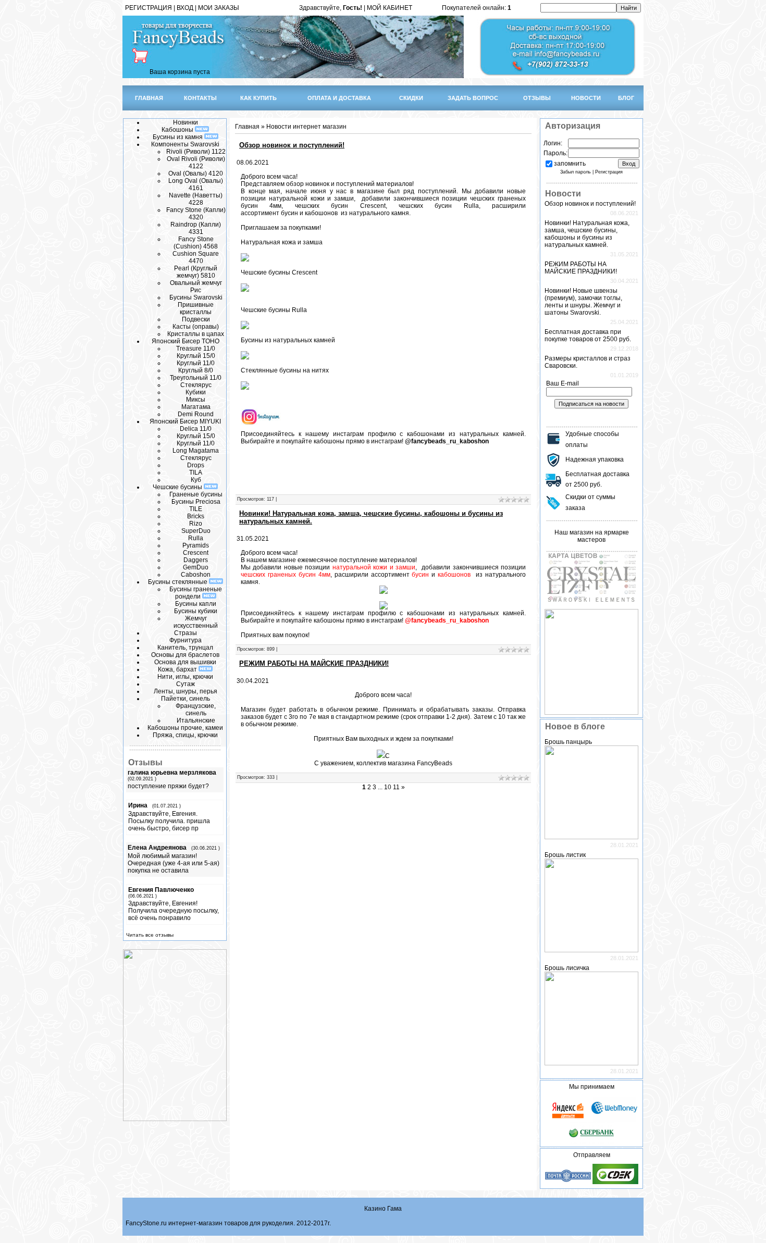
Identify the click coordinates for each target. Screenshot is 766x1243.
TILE (195, 509)
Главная (247, 126)
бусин (290, 213)
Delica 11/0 (196, 428)
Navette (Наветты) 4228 (196, 199)
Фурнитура (185, 640)
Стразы (185, 633)
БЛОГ (626, 98)
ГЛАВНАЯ (149, 98)
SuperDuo (196, 531)
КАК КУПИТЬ (258, 98)
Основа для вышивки (185, 662)
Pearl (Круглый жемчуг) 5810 (195, 272)
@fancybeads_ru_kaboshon (447, 441)
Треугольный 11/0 (195, 377)
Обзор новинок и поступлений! (291, 145)
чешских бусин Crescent (340, 205)
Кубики (196, 392)
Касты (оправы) (195, 326)
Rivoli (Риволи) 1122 (196, 151)
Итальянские (196, 720)
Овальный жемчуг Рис (196, 286)
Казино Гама (383, 1208)
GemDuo (195, 567)
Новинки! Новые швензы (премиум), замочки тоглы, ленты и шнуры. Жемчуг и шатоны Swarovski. (583, 301)
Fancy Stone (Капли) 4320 (196, 213)
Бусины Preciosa (195, 501)
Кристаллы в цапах (195, 334)
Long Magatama (195, 450)
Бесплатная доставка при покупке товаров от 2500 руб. (588, 335)
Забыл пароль (575, 172)
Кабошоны (178, 129)
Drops (195, 465)
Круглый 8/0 (195, 370)
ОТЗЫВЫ (537, 98)
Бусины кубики (195, 611)
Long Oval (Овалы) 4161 (195, 184)
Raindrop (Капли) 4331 (195, 228)
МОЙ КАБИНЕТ (389, 7)
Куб (196, 479)
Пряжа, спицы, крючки (185, 735)
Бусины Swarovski (196, 297)
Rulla (195, 538)
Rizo (195, 523)
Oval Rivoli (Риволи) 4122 (196, 162)
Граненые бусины (196, 494)
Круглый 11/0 (196, 363)
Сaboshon (196, 574)
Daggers (195, 560)
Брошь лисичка (567, 968)
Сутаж (185, 684)
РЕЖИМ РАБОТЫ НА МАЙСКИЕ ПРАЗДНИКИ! (314, 663)
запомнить (570, 163)
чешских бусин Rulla (439, 205)
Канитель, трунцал (185, 647)
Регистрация (609, 172)
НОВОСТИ (586, 98)
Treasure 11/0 (195, 348)
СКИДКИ (411, 98)
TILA (195, 472)
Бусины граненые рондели (195, 593)
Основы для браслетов (185, 654)
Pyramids (195, 545)
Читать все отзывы (150, 935)
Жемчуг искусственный (196, 622)
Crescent (195, 552)
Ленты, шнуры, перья (185, 691)
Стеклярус (196, 385)
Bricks (195, 516)
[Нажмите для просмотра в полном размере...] (381, 756)
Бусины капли (195, 603)
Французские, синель (196, 709)
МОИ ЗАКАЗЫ (218, 7)
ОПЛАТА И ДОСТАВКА (339, 98)
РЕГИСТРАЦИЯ (148, 7)
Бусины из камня (178, 137)
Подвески (196, 319)
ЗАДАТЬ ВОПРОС (473, 98)
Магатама (196, 407)
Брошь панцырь (568, 741)
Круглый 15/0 (196, 355)
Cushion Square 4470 (195, 257)
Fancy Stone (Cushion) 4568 (196, 242)
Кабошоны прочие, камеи (185, 727)
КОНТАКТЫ (200, 98)
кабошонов (322, 213)
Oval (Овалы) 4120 (195, 173)
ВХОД (185, 7)
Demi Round (196, 414)
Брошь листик (565, 855)
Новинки (185, 122)
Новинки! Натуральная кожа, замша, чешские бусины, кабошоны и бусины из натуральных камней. (587, 233)
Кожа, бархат (178, 669)
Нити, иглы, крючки (185, 676)
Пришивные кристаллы (196, 308)
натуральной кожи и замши (311, 198)
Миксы (195, 399)
